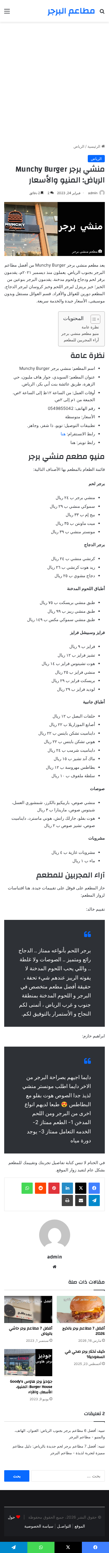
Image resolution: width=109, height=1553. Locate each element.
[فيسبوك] (94, 1188)
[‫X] (80, 1188)
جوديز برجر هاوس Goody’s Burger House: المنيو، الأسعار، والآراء (31, 1387)
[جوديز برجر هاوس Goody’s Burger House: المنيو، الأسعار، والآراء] (28, 1362)
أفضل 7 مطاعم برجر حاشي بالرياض (30, 1331)
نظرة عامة (90, 327)
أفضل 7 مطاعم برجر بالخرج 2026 (83, 1331)
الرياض (79, 146)
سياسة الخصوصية (38, 1526)
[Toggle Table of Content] (92, 319)
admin (93, 193)
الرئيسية (94, 146)
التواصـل (63, 1526)
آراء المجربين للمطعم (81, 340)
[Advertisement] (54, 84)
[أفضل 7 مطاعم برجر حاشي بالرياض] (28, 1309)
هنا (63, 433)
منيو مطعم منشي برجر (80, 333)
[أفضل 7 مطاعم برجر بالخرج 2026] (81, 1309)
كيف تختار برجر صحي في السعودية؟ (85, 1354)
